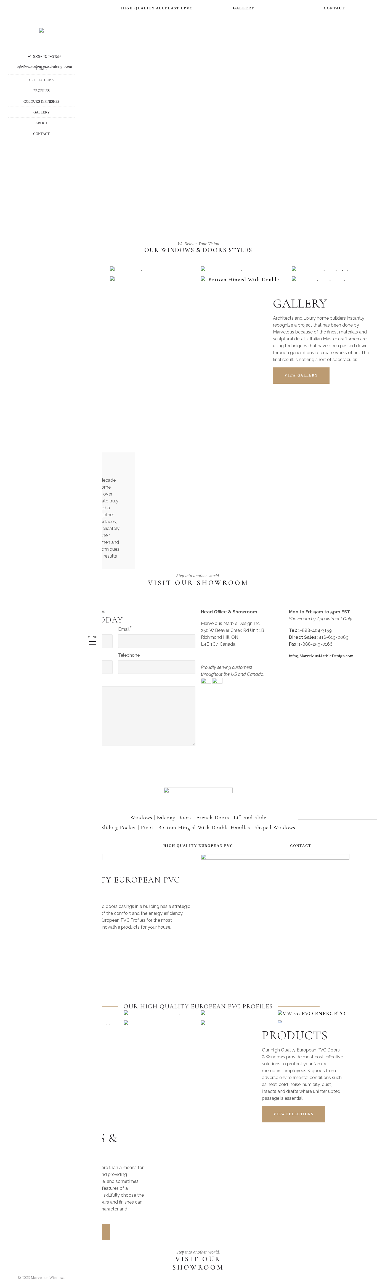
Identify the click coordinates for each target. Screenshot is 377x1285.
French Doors (212, 817)
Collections (41, 80)
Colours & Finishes (41, 101)
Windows (141, 817)
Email (123, 629)
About (41, 123)
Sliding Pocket (118, 827)
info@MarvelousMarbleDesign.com (321, 655)
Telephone (129, 655)
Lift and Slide (249, 817)
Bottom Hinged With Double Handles (204, 827)
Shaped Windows (274, 827)
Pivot (147, 827)
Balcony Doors (174, 817)
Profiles (41, 91)
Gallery (41, 112)
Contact (41, 134)
